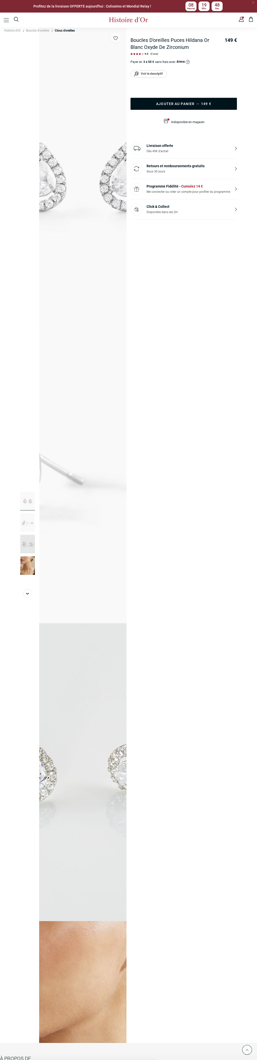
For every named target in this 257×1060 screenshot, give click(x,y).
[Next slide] (27, 593)
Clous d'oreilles (65, 30)
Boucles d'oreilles (37, 30)
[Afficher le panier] (251, 20)
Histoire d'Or (12, 30)
